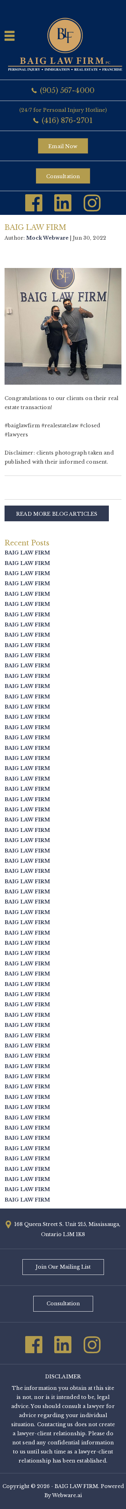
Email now (62, 146)
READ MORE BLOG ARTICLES (56, 514)
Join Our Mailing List (63, 1267)
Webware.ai (67, 1495)
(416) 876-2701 (67, 120)
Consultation (63, 176)
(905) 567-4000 (67, 90)
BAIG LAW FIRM (27, 553)
